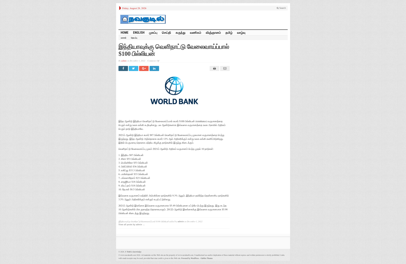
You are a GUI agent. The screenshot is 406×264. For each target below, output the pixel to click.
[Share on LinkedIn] (155, 68)
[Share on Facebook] (123, 68)
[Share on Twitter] (134, 68)
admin (124, 60)
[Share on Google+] (144, 68)
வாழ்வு (241, 32)
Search (282, 8)
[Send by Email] (224, 68)
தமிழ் (229, 32)
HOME (124, 32)
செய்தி (166, 32)
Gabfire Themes (207, 258)
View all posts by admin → (131, 224)
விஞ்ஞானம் (213, 32)
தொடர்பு (134, 38)
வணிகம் (195, 32)
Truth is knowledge (133, 251)
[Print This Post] (214, 68)
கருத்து (180, 32)
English (138, 32)
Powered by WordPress (190, 258)
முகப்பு (153, 32)
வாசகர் (123, 38)
